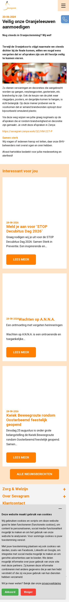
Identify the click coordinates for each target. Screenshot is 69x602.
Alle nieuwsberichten (34, 474)
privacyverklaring (51, 583)
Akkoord (10, 592)
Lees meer (21, 259)
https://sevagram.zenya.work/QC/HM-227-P (27, 131)
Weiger (28, 592)
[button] (63, 5)
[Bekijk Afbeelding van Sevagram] (34, 73)
